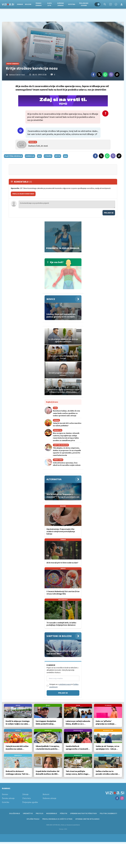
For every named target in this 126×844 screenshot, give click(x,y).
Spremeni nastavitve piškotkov (83, 813)
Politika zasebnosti (108, 813)
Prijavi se (109, 212)
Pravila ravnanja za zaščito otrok (57, 819)
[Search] (104, 4)
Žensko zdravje (38, 4)
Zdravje (20, 4)
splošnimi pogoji (65, 684)
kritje (57, 156)
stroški (48, 156)
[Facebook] (116, 4)
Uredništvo (28, 813)
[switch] (97, 4)
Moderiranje (51, 813)
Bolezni (28, 4)
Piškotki (63, 813)
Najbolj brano (52, 402)
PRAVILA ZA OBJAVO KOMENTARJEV (23, 194)
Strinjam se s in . (64, 685)
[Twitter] (99, 74)
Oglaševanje (14, 813)
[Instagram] (110, 4)
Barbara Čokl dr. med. (17, 75)
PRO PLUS (39, 813)
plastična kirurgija (13, 156)
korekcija (30, 156)
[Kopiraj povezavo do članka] (117, 74)
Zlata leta (49, 4)
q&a (65, 156)
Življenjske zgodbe (83, 4)
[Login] (121, 4)
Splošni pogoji (33, 819)
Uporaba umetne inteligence (87, 819)
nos (39, 156)
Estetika (71, 4)
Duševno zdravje (60, 4)
